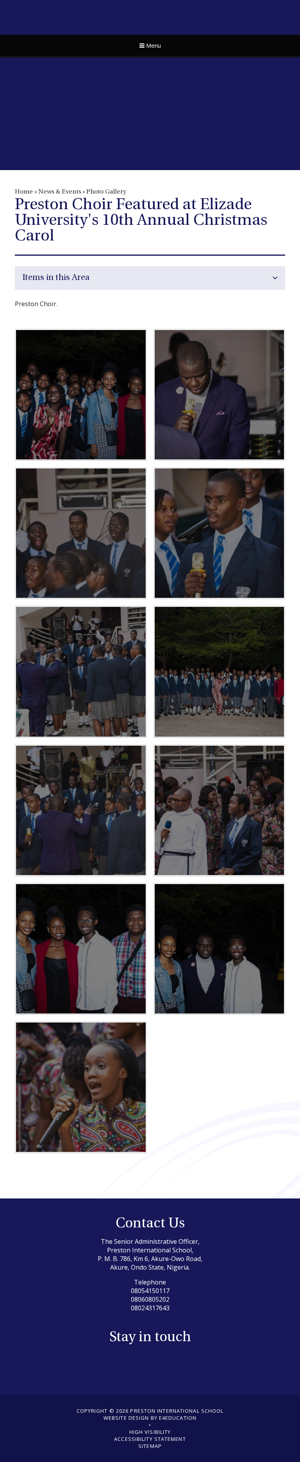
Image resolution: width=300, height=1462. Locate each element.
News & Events (59, 192)
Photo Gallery (106, 192)
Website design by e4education (150, 1417)
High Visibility (150, 1431)
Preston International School (150, 16)
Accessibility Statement (150, 1438)
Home (24, 192)
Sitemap (150, 1445)
